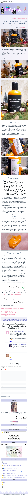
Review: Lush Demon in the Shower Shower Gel (10, 312)
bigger (21, 27)
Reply (11, 341)
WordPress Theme (15, 494)
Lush (24, 319)
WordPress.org (6, 488)
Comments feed (6, 486)
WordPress (9, 494)
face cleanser (6, 462)
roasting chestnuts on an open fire (12, 320)
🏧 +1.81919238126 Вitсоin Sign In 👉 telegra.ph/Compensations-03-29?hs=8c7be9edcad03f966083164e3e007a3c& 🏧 (12, 470)
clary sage (17, 319)
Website (2, 391)
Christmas (9, 318)
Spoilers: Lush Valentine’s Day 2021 (19, 18)
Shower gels (14, 318)
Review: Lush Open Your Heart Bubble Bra (9, 307)
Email (2, 386)
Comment (3, 369)
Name (2, 382)
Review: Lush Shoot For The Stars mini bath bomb (11, 17)
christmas (13, 319)
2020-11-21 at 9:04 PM (21, 344)
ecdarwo (21, 319)
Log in (4, 482)
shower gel (22, 320)
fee (4, 477)
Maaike (11, 354)
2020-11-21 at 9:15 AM (19, 331)
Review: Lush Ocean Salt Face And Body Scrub (17, 475)
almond (22, 318)
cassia (25, 318)
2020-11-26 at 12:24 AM (18, 354)
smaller (24, 27)
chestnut (8, 319)
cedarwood (4, 319)
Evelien (26, 25)
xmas (26, 320)
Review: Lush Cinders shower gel (7, 315)
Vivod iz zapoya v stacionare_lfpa (10, 465)
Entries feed (5, 484)
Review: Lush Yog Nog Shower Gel (8, 314)
